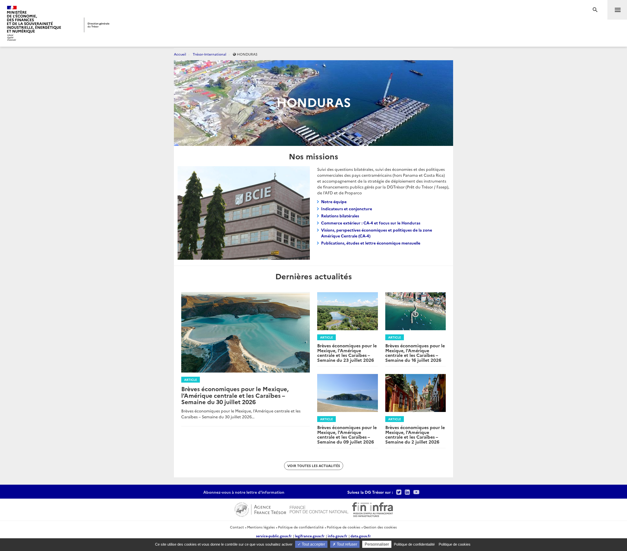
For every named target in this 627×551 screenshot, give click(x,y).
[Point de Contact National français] (319, 509)
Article (190, 379)
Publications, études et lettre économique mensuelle (370, 243)
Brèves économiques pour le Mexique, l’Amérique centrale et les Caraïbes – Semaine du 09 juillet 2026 (347, 434)
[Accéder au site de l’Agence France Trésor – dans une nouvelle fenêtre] (260, 509)
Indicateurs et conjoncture (346, 208)
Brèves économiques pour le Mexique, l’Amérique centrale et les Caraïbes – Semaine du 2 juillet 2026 (415, 434)
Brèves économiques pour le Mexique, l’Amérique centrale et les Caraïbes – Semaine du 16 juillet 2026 (415, 352)
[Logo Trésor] (96, 25)
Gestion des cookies (380, 527)
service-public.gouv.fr (274, 535)
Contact (237, 527)
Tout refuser (346, 544)
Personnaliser (377, 544)
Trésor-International (209, 54)
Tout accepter (313, 544)
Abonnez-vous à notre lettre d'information (243, 492)
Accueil (180, 54)
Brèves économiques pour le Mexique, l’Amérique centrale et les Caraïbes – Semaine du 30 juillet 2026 (235, 395)
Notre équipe (334, 201)
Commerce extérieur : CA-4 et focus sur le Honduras (370, 222)
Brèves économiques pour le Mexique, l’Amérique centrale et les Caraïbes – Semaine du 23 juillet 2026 (347, 352)
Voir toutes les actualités (313, 465)
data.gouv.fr (360, 535)
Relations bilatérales (340, 215)
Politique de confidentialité (301, 527)
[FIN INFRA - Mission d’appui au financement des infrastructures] (372, 509)
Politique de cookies (343, 527)
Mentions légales (261, 527)
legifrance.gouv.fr (310, 535)
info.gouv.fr (337, 535)
